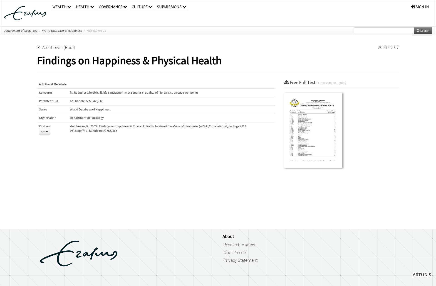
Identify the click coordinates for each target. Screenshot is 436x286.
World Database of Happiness (62, 31)
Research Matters (239, 245)
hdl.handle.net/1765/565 (86, 101)
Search (424, 31)
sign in (422, 7)
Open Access (235, 252)
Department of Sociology (20, 31)
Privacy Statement (240, 260)
